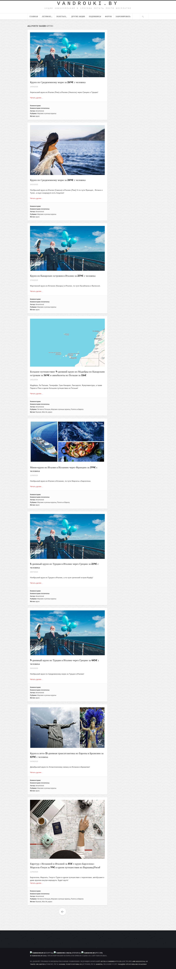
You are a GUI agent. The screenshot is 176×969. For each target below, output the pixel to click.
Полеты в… (61, 16)
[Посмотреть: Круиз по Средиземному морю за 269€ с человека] (67, 76)
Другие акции (78, 16)
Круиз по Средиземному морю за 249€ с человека (58, 180)
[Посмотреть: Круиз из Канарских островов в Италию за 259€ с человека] (67, 269)
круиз (38, 116)
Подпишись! (95, 16)
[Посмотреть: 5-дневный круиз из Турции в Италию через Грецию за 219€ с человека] (67, 557)
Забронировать (123, 16)
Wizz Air (44, 412)
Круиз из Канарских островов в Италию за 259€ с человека (62, 275)
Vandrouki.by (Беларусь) (42, 953)
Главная (34, 16)
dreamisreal (40, 111)
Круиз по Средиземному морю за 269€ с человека (58, 82)
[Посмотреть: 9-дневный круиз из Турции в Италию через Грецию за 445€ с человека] (67, 654)
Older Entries (62, 912)
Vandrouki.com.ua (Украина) (68, 953)
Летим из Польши (43, 409)
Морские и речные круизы (46, 113)
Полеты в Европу (77, 409)
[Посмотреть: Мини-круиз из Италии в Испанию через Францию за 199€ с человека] (67, 461)
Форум (108, 16)
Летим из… (47, 16)
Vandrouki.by (88, 3)
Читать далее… (36, 98)
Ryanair (38, 412)
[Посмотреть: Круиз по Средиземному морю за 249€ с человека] (67, 174)
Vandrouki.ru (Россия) (93, 953)
